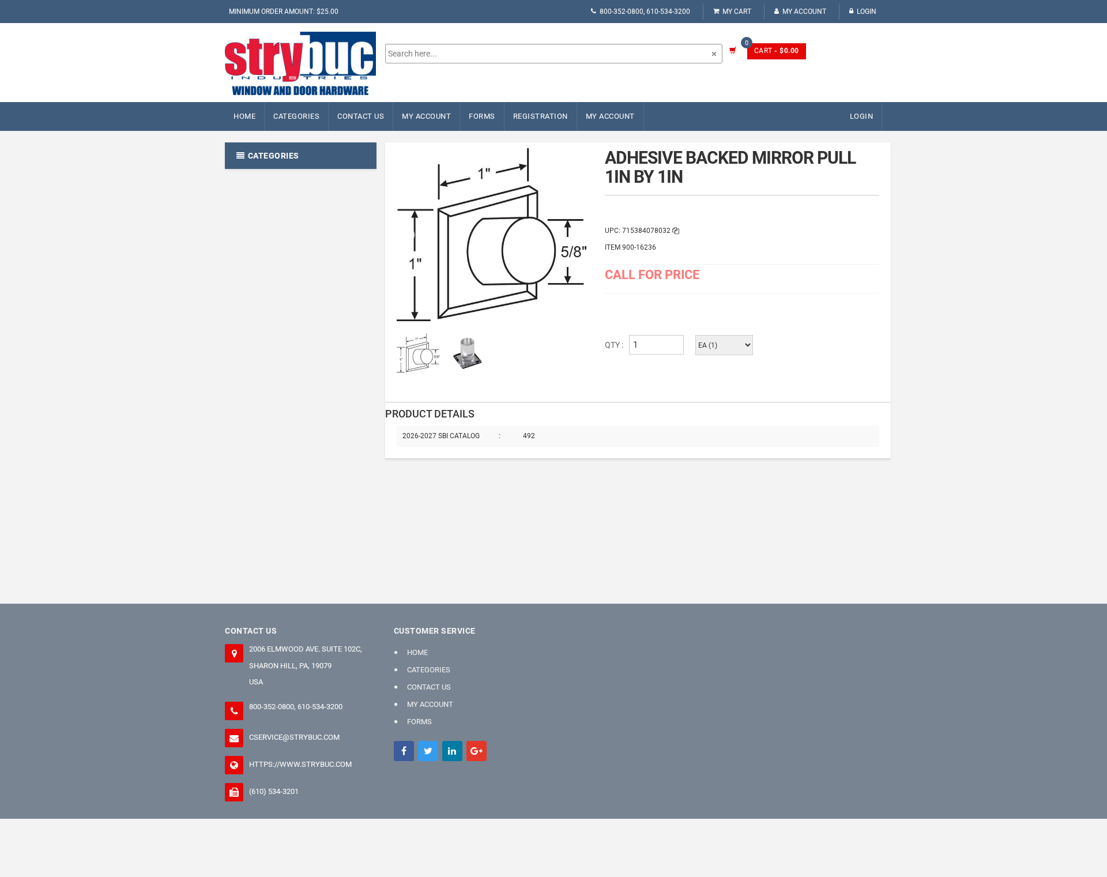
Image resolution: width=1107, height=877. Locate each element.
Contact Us (360, 116)
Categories (296, 116)
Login (866, 11)
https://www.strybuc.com (300, 764)
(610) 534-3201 (274, 791)
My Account (804, 11)
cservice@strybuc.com (294, 737)
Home (244, 116)
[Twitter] (428, 751)
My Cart (736, 11)
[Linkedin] (452, 751)
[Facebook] (404, 751)
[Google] (476, 751)
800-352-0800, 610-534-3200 (645, 11)
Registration (540, 116)
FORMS (482, 116)
